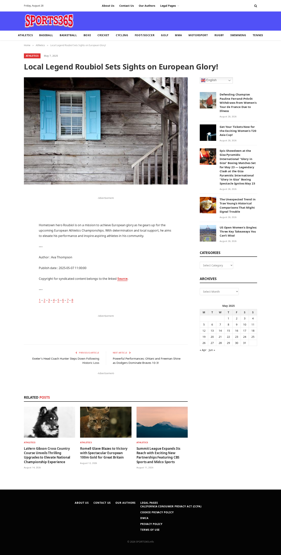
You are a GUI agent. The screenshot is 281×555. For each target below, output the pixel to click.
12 (203, 330)
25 (252, 337)
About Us (108, 5)
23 (236, 337)
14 (220, 330)
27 (212, 343)
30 (236, 343)
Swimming (238, 35)
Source (122, 279)
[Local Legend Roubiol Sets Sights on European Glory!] (106, 130)
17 (244, 330)
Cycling (122, 35)
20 (212, 337)
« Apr (203, 350)
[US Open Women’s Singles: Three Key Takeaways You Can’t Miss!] (208, 233)
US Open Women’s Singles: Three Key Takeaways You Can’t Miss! (238, 231)
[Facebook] (10, 203)
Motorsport (198, 35)
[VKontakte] (10, 272)
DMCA (144, 518)
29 (228, 343)
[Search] (255, 6)
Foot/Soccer (144, 35)
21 (220, 337)
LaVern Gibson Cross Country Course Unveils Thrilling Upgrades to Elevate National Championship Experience (47, 455)
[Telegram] (10, 281)
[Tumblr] (10, 252)
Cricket (103, 35)
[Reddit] (10, 262)
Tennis (258, 35)
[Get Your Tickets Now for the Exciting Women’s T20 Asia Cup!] (208, 132)
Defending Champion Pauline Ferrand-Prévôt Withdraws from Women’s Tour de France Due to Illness (238, 102)
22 (228, 337)
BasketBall (68, 35)
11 (252, 324)
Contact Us (126, 5)
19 (203, 337)
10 (244, 324)
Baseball (46, 35)
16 (236, 330)
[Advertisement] (162, 20)
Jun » (212, 350)
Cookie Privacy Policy (157, 512)
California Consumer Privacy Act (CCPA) (170, 506)
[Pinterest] (10, 233)
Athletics (25, 35)
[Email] (10, 242)
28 (220, 343)
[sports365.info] (49, 21)
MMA (178, 35)
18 (252, 330)
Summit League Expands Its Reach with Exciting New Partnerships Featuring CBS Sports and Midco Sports (158, 455)
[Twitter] (10, 213)
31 (244, 343)
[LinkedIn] (10, 223)
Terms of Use (150, 529)
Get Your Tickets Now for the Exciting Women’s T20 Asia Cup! (238, 131)
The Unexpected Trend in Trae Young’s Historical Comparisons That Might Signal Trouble (238, 205)
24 (244, 337)
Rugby (219, 35)
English (211, 80)
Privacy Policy (151, 524)
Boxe (87, 35)
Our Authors (147, 5)
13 (212, 330)
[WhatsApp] (10, 291)
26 (203, 343)
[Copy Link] (10, 301)
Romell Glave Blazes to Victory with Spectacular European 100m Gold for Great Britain (104, 453)
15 (228, 330)
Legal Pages (168, 5)
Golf (164, 35)
